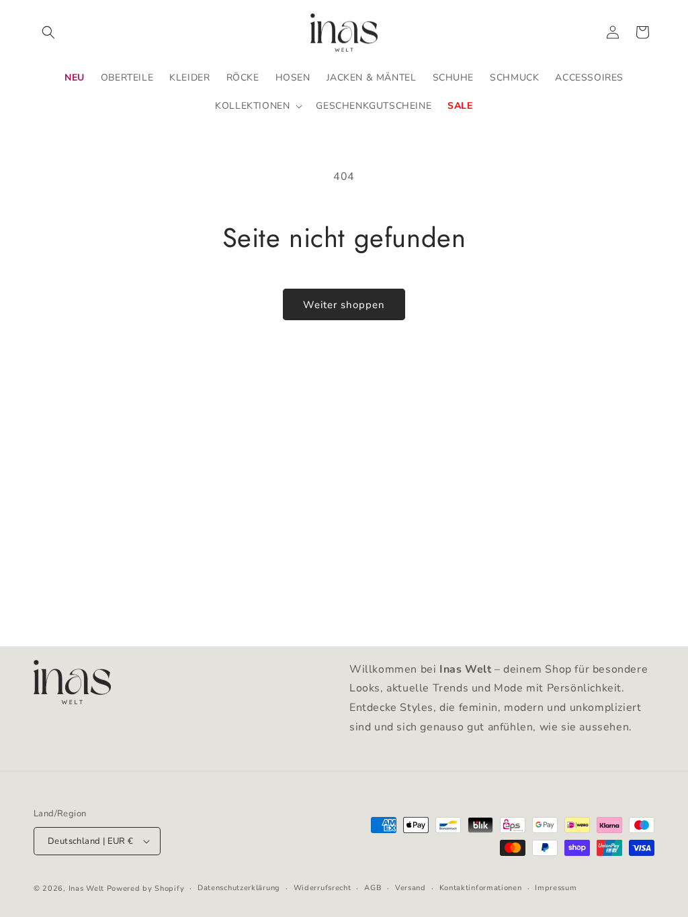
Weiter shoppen (344, 304)
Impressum (555, 888)
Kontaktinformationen (480, 888)
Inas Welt (86, 888)
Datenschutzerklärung (239, 888)
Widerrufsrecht (322, 888)
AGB (373, 888)
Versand (410, 888)
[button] (48, 32)
